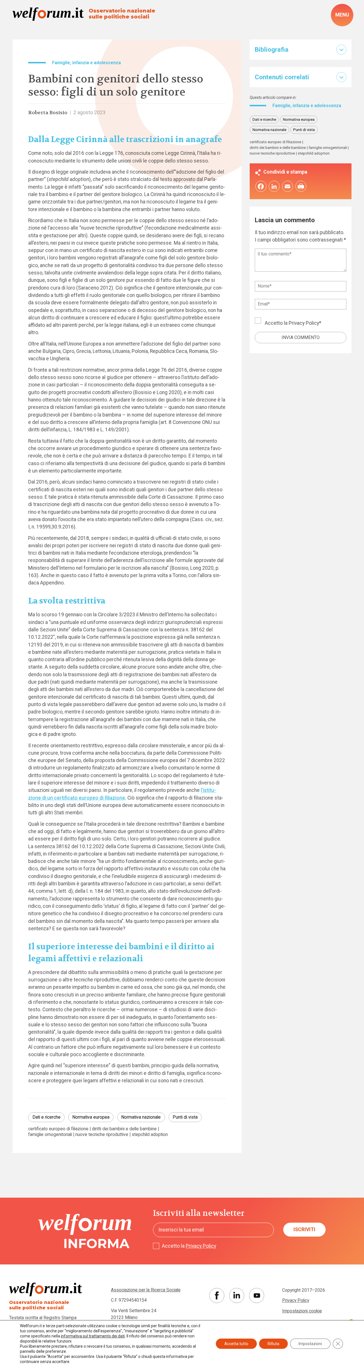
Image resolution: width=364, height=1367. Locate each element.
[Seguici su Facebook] (216, 1295)
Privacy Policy (304, 323)
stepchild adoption (150, 1134)
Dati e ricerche (46, 1117)
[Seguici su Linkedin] (236, 1295)
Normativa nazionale (141, 1117)
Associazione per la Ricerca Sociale (146, 1290)
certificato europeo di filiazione (58, 1129)
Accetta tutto (236, 1343)
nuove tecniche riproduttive (101, 1134)
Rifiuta (273, 1343)
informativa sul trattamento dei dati (93, 1336)
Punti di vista (185, 1117)
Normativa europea (90, 1117)
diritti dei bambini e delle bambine (124, 1129)
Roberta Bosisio (47, 112)
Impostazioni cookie (302, 1311)
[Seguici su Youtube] (256, 1295)
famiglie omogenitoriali (50, 1134)
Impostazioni (310, 1343)
